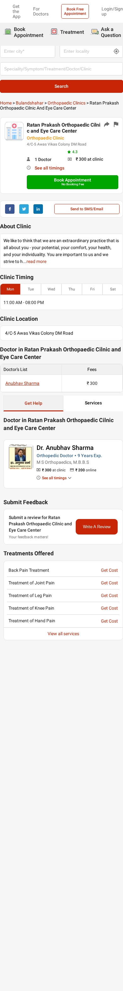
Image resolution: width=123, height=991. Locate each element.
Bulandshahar (30, 102)
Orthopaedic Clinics (66, 102)
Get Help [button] (33, 403)
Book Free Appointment (75, 11)
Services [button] (93, 402)
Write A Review (96, 526)
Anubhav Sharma (22, 383)
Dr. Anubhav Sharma (65, 447)
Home (6, 102)
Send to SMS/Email (86, 209)
